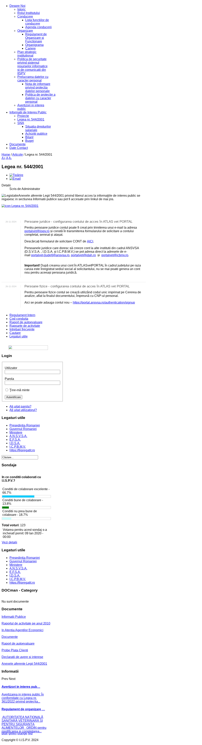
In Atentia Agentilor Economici (22, 630)
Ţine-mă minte (19, 390)
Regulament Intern (22, 315)
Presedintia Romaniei (24, 425)
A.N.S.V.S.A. (18, 436)
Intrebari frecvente (22, 329)
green (12, 733)
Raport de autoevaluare (25, 322)
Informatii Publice (14, 616)
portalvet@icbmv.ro (114, 255)
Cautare (15, 333)
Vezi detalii (9, 542)
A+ (4, 158)
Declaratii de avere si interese (22, 657)
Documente (10, 636)
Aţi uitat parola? (20, 406)
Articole (17, 154)
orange (22, 733)
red (30, 733)
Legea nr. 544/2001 (24, 206)
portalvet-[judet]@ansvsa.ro (50, 255)
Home (6, 154)
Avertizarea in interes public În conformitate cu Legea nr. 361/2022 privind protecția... (23, 698)
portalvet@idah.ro (83, 255)
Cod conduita (18, 318)
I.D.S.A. (14, 443)
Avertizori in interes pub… (21, 686)
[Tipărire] (16, 175)
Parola (9, 378)
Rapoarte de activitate (24, 325)
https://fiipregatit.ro (22, 450)
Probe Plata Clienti (15, 650)
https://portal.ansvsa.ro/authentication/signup (104, 302)
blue (5, 733)
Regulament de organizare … (23, 709)
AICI (90, 241)
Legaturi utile (18, 336)
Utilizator (11, 368)
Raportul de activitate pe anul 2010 (26, 623)
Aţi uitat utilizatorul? (23, 410)
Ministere (15, 432)
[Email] (15, 178)
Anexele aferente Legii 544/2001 (24, 663)
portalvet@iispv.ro (37, 231)
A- (10, 158)
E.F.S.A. (15, 439)
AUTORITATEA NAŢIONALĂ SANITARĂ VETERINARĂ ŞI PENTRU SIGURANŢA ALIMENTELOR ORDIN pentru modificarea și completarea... (24, 724)
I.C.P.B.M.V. (17, 446)
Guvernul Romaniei (23, 429)
